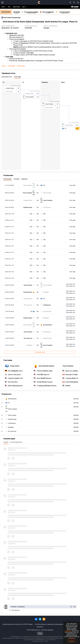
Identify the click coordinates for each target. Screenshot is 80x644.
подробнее (68, 631)
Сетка (4, 66)
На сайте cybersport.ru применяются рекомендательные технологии (54, 624)
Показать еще (40, 352)
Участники (11, 66)
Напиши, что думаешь (18, 606)
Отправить (74, 606)
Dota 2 (3, 7)
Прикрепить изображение (71, 606)
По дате (5, 442)
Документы (40, 627)
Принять (72, 641)
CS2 (9, 7)
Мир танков (16, 7)
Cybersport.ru (36, 641)
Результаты (21, 66)
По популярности (16, 442)
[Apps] (70, 2)
